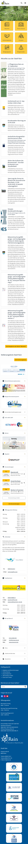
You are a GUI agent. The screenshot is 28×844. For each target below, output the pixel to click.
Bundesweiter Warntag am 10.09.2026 (17, 122)
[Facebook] (2, 696)
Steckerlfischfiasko (16, 481)
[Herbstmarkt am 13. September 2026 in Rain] (4, 108)
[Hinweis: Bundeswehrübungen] (4, 220)
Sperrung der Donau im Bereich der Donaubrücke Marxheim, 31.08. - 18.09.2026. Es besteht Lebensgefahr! (16, 182)
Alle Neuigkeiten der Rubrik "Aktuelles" (16, 346)
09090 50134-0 (11, 569)
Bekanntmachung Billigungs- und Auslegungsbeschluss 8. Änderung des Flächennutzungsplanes (17, 240)
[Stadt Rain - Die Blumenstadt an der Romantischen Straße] (5, 3)
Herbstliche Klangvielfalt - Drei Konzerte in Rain (16, 137)
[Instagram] (4, 696)
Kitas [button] (6, 648)
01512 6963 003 (13, 638)
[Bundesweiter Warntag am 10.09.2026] (4, 125)
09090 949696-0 (12, 597)
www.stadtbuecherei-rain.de (15, 602)
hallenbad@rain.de (12, 572)
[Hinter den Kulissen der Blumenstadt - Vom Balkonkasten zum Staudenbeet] (4, 166)
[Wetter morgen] (14, 442)
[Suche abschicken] (25, 686)
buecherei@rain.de (12, 600)
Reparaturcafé (14, 472)
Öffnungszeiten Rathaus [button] (11, 510)
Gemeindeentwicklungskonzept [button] (13, 412)
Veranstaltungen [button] (9, 467)
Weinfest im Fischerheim (17, 490)
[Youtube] (7, 696)
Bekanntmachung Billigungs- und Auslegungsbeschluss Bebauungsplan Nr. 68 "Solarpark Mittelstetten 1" (17, 314)
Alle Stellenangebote (20, 360)
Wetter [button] (7, 433)
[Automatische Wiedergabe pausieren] (25, 8)
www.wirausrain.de (13, 642)
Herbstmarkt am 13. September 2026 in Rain (16, 102)
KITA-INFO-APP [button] (9, 417)
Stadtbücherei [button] (8, 578)
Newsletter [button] (8, 659)
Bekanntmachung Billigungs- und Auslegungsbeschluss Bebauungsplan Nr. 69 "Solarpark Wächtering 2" (17, 278)
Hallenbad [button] (7, 537)
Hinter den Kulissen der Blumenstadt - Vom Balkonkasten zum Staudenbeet (16, 163)
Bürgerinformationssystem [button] (12, 396)
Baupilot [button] (7, 454)
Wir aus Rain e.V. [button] (9, 618)
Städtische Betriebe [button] (10, 653)
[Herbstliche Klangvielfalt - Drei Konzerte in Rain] (4, 145)
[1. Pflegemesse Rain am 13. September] (4, 79)
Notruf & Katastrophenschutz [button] (12, 381)
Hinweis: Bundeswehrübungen (15, 210)
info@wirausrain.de (14, 640)
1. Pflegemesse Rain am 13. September (16, 65)
